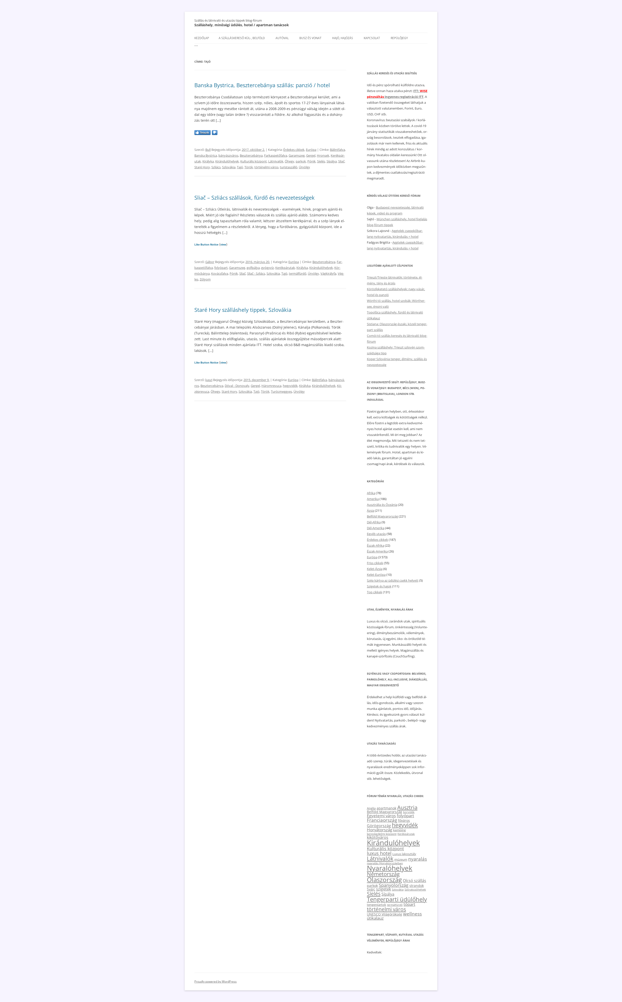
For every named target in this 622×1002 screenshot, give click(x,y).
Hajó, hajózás (342, 38)
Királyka (208, 161)
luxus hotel (379, 853)
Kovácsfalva (219, 273)
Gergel (310, 155)
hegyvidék (290, 385)
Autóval (282, 38)
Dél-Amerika (375, 528)
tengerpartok (376, 904)
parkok (301, 161)
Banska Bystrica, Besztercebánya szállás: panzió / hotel (262, 85)
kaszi (208, 380)
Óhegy (289, 161)
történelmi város (266, 167)
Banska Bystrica (205, 155)
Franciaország (382, 820)
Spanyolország (393, 885)
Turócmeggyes (281, 391)
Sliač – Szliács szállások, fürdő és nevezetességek (254, 197)
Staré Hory (202, 167)
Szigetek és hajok (379, 586)
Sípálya (332, 161)
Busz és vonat (310, 38)
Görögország (379, 825)
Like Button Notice (206, 244)
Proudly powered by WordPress (215, 981)
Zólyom (205, 279)
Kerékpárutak (285, 267)
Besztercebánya (251, 155)
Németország (383, 873)
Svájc (371, 889)
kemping (399, 830)
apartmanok (386, 808)
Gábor (209, 262)
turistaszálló (288, 167)
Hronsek (323, 155)
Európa (311, 149)
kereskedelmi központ (382, 834)
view (223, 244)
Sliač (341, 161)
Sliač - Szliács (256, 273)
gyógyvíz (267, 267)
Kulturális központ (253, 161)
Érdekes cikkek (293, 149)
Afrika (371, 493)
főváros (404, 820)
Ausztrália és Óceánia (382, 504)
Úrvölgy (304, 167)
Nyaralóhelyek (389, 868)
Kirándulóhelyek (227, 161)
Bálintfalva (337, 149)
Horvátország (379, 829)
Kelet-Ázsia (374, 569)
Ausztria (407, 807)
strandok (416, 885)
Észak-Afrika (375, 545)
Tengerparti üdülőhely (397, 899)
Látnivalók (275, 161)
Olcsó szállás (414, 880)
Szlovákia (228, 167)
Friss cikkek (375, 563)
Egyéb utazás (376, 534)
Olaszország (384, 879)
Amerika (373, 499)
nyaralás (417, 859)
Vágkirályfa (328, 273)
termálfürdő (297, 273)
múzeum (400, 859)
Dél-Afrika (374, 522)
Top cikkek (374, 592)
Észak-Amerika (377, 551)
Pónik (311, 161)
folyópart (221, 267)
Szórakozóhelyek (415, 889)
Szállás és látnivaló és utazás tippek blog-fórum (228, 20)
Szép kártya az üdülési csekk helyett (392, 580)
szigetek (383, 889)
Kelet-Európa (376, 574)
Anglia (371, 808)
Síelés (321, 161)
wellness (412, 914)
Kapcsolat (372, 38)
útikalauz (375, 918)
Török (248, 167)
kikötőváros (377, 837)
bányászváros (228, 155)
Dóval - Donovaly (237, 385)
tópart (409, 904)
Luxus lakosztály (404, 854)
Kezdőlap (201, 38)
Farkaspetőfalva (275, 155)
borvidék (409, 812)
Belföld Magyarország (382, 516)
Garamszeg (297, 155)
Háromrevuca (271, 385)
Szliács (216, 167)
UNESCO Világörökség (384, 914)
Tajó (240, 167)
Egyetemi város (381, 815)
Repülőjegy (399, 38)
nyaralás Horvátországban (385, 863)
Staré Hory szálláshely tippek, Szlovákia (242, 309)
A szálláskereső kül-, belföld (242, 38)
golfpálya (253, 267)
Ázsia (370, 510)
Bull (208, 149)
